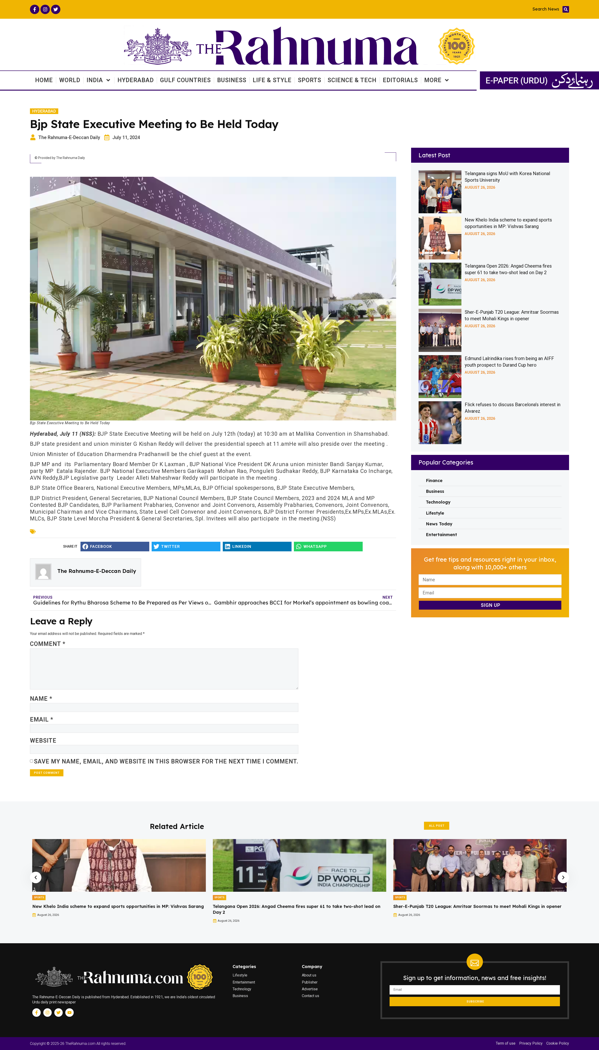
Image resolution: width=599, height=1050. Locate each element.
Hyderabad (135, 80)
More (433, 80)
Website (43, 740)
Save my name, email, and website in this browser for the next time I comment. (166, 761)
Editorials (400, 80)
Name (41, 698)
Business (231, 80)
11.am (281, 444)
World (69, 80)
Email (41, 719)
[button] (565, 9)
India (95, 80)
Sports (309, 80)
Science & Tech (352, 80)
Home (44, 80)
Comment (48, 644)
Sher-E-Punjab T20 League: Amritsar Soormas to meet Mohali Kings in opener (297, 906)
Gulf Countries (185, 80)
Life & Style (272, 80)
